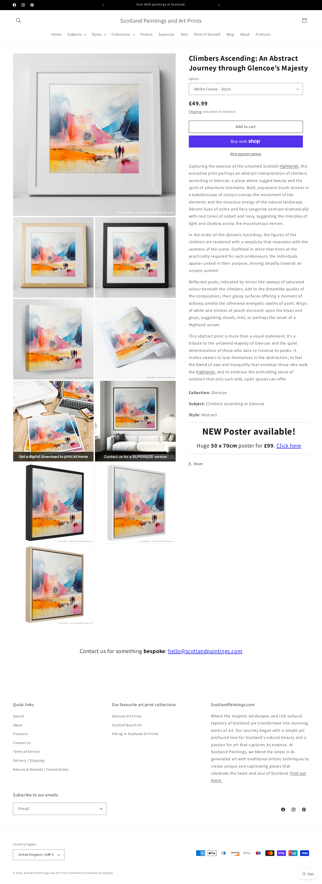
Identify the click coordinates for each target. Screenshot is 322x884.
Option (194, 79)
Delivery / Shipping (29, 760)
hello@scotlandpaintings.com (205, 651)
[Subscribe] (100, 809)
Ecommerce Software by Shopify (91, 873)
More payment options (245, 154)
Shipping (195, 112)
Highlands (289, 166)
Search (18, 716)
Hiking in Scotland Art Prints (135, 734)
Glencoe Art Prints (126, 716)
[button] (18, 20)
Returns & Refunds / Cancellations (41, 769)
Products (20, 734)
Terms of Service (26, 751)
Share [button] (198, 463)
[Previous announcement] (103, 5)
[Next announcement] (219, 5)
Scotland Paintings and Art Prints (46, 873)
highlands (205, 371)
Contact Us (22, 742)
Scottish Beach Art (127, 725)
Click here (289, 445)
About (17, 725)
